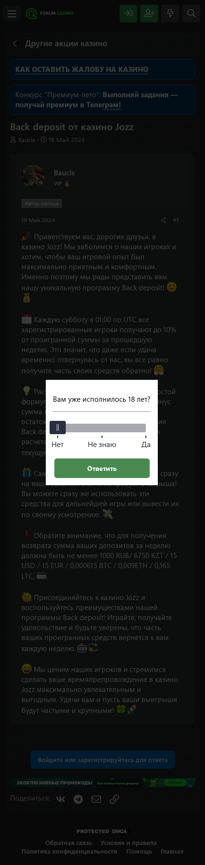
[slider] (58, 427)
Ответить (102, 468)
